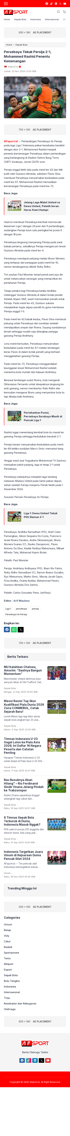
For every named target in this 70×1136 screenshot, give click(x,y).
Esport (8, 969)
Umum (7, 873)
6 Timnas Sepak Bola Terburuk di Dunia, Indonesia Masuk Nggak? (22, 821)
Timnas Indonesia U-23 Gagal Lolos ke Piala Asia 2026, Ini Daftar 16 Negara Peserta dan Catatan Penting (22, 746)
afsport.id (35, 1082)
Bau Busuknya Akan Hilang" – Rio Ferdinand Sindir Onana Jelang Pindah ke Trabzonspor (24, 785)
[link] (46, 3)
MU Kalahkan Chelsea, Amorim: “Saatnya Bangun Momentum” (23, 670)
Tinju (7, 997)
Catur (7, 941)
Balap (7, 930)
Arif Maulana (21, 600)
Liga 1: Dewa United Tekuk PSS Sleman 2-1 (40, 515)
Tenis (7, 958)
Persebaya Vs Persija (16, 614)
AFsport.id (11, 141)
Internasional (52, 19)
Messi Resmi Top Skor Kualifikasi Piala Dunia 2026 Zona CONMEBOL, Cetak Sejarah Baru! (24, 706)
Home (7, 19)
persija (35, 608)
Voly (6, 935)
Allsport (8, 964)
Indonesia (35, 19)
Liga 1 (8, 608)
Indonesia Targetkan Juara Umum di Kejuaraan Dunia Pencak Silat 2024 (23, 855)
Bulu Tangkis (12, 981)
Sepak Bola (20, 19)
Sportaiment (11, 952)
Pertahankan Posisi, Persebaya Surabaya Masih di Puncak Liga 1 (43, 416)
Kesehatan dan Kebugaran (20, 1003)
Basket (8, 947)
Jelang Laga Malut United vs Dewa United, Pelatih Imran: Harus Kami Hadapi (42, 206)
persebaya (21, 608)
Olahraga (9, 1009)
